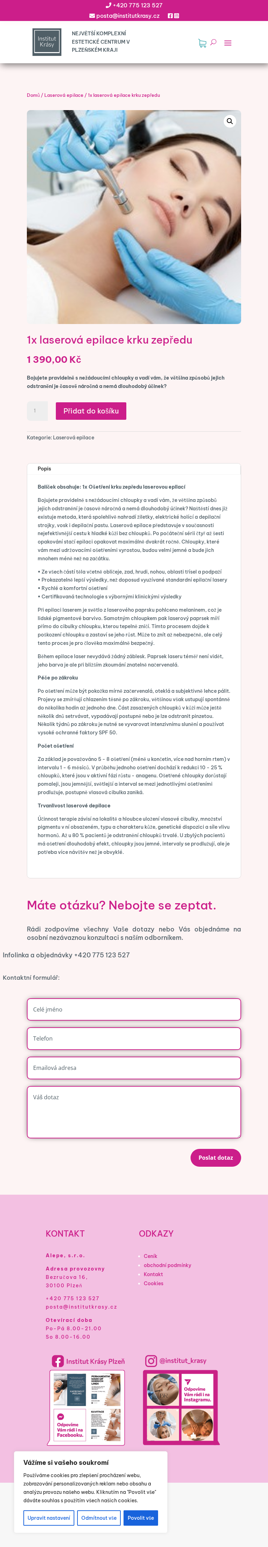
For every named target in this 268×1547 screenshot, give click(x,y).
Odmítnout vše (99, 1518)
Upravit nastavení (49, 1518)
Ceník (150, 1256)
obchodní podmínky (167, 1265)
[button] (230, 121)
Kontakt (153, 1274)
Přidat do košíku (91, 410)
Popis (44, 469)
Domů (33, 95)
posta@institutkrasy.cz (127, 15)
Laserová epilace (63, 95)
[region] (91, 1492)
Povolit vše (141, 1518)
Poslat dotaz (216, 1157)
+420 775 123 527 (138, 5)
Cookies (153, 1283)
